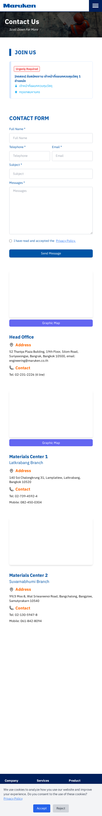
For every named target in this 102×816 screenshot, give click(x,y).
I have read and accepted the (34, 241)
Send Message (51, 253)
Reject (60, 808)
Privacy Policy (13, 799)
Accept (42, 808)
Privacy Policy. (66, 241)
